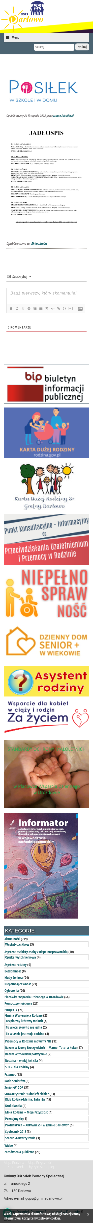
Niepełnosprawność (17, 984)
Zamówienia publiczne (19, 1151)
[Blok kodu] (53, 308)
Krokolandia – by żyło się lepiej (30, 1167)
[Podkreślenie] (23, 308)
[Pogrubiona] (11, 308)
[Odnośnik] (59, 308)
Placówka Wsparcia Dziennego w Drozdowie (33, 997)
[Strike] (29, 308)
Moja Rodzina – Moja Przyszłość (26, 1112)
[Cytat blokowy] (47, 308)
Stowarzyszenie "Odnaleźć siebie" (26, 1093)
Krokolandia (13, 1105)
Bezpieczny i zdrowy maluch (24, 1020)
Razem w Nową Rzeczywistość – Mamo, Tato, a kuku (41, 1047)
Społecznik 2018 (15, 1131)
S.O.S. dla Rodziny (17, 1067)
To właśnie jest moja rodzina (25, 1033)
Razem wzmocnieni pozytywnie (26, 1054)
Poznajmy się (14, 1118)
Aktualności (39, 243)
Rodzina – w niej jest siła (21, 1060)
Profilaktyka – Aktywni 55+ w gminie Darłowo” (37, 1125)
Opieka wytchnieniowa (20, 957)
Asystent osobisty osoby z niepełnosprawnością (36, 951)
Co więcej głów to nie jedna (24, 1027)
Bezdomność (12, 971)
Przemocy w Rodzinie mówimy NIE (28, 1041)
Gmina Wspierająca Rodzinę (23, 1015)
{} (64, 308)
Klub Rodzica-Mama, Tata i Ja (25, 1099)
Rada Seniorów (14, 1080)
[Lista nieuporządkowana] (41, 308)
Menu (15, 37)
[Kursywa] (17, 308)
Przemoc (10, 1074)
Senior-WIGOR (13, 1087)
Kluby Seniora (13, 977)
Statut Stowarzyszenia (20, 1138)
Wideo (8, 1145)
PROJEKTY (10, 1009)
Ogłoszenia (11, 990)
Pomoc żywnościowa (18, 1003)
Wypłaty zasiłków (17, 944)
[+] (70, 308)
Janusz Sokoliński (63, 115)
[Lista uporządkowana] (35, 308)
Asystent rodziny (15, 964)
